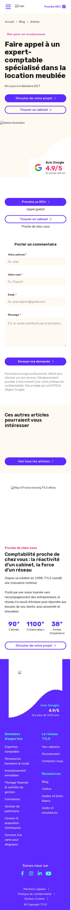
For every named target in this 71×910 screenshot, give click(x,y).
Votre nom (15, 275)
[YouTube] (48, 873)
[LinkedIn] (39, 873)
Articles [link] (35, 22)
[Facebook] (22, 873)
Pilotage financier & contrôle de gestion (16, 787)
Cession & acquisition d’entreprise (13, 823)
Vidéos (46, 789)
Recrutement (51, 754)
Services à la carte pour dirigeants (13, 840)
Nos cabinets (51, 747)
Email (12, 295)
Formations (12, 799)
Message (14, 315)
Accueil (9, 22)
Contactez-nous (52, 761)
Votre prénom (17, 255)
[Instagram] (31, 873)
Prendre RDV (52, 7)
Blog (22, 22)
